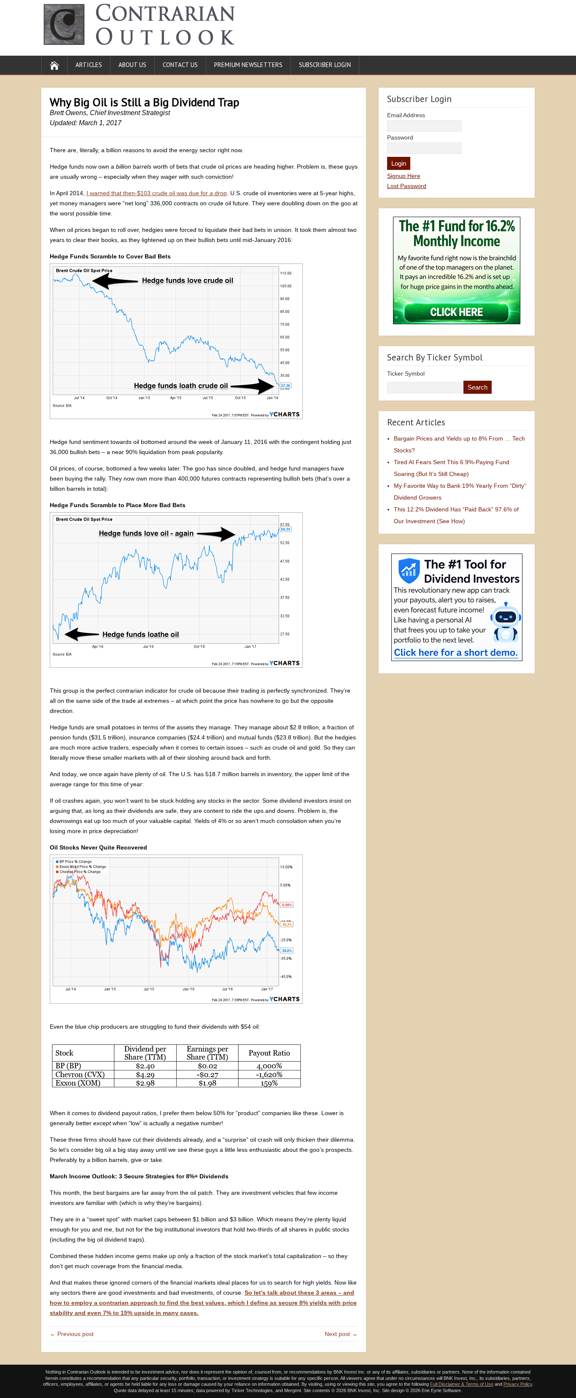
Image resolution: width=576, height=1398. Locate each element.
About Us (132, 65)
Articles (88, 65)
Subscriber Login (325, 65)
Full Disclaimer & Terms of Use (461, 1384)
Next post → (341, 1334)
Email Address (406, 115)
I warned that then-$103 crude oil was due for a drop (156, 193)
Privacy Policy (517, 1384)
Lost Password (406, 186)
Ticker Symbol (406, 373)
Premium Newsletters (248, 65)
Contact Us (180, 65)
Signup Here (403, 175)
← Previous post (72, 1334)
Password (400, 137)
